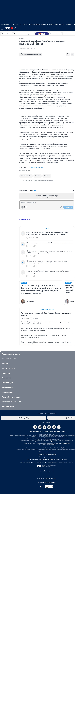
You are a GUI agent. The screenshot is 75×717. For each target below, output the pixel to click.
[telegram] (35, 427)
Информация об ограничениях (47, 451)
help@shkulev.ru (51, 444)
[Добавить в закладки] (68, 54)
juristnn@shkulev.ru (65, 443)
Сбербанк (37, 175)
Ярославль (47, 175)
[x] (54, 427)
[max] (49, 427)
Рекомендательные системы (46, 457)
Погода (25, 24)
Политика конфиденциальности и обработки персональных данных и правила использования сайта (46, 462)
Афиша (43, 24)
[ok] (44, 427)
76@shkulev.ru (55, 442)
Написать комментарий (32, 54)
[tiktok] (59, 427)
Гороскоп (50, 24)
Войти (25, 208)
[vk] (40, 427)
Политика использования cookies (47, 454)
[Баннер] (42, 33)
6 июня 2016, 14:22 (24, 48)
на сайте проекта (37, 167)
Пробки (68, 24)
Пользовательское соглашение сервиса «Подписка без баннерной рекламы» (47, 459)
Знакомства (17, 24)
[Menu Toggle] (2, 28)
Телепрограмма (34, 24)
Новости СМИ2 (25, 220)
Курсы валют (59, 24)
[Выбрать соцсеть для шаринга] (72, 54)
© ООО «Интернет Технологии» (46, 482)
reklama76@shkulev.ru (62, 448)
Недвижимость (6, 24)
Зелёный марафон (26, 175)
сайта (55, 139)
